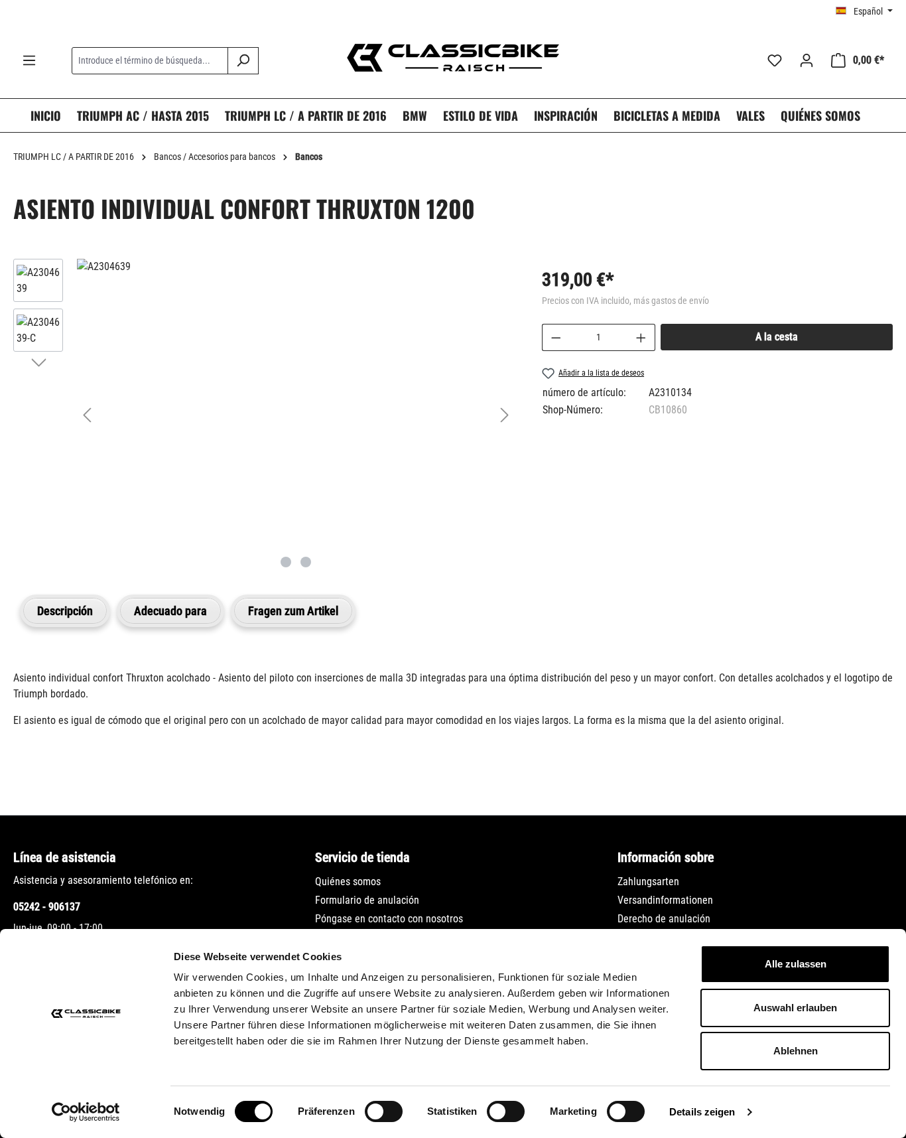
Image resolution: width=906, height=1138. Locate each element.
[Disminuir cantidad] (556, 337)
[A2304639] (296, 267)
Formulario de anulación (367, 900)
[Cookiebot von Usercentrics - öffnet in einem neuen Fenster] (86, 1112)
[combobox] (150, 60)
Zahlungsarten (648, 881)
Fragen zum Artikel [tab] (293, 611)
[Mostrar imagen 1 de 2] (286, 562)
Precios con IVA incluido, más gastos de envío (625, 300)
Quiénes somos (348, 881)
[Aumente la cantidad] (641, 337)
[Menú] (29, 60)
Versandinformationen (665, 900)
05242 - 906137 (46, 906)
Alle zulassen (795, 963)
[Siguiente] (505, 415)
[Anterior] (87, 415)
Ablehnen (795, 1050)
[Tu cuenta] (806, 60)
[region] (264, 415)
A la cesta (776, 336)
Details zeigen (702, 1111)
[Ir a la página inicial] (453, 58)
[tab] (65, 611)
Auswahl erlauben (795, 1007)
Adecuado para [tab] (170, 611)
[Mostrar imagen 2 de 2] (305, 562)
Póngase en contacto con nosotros (389, 918)
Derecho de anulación (663, 918)
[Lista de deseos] (775, 60)
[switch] (384, 1111)
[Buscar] (243, 60)
